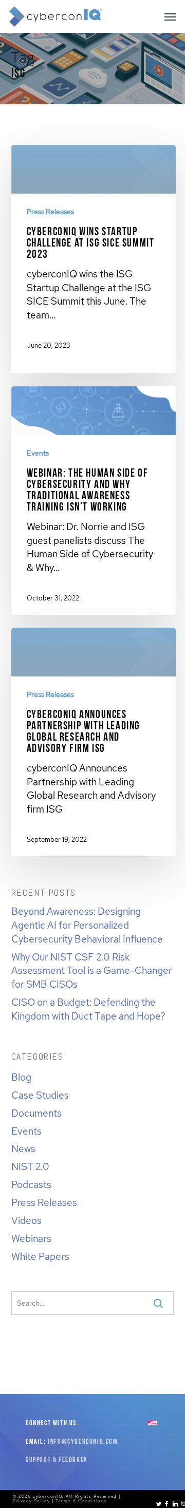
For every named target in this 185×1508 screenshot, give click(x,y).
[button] (170, 16)
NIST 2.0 (30, 1166)
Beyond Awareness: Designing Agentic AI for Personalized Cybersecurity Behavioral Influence (87, 925)
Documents (36, 1113)
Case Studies (40, 1095)
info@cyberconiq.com (83, 1442)
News (23, 1148)
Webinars (31, 1238)
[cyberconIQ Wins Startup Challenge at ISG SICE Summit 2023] (93, 256)
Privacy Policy (31, 1501)
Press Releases (50, 211)
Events (38, 453)
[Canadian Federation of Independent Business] (153, 1423)
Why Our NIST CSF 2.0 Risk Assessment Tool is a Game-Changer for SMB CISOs (91, 970)
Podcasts (31, 1184)
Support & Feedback (57, 1460)
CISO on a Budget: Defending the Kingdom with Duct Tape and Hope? (88, 1009)
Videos (26, 1220)
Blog (21, 1077)
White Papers (40, 1256)
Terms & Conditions (81, 1501)
